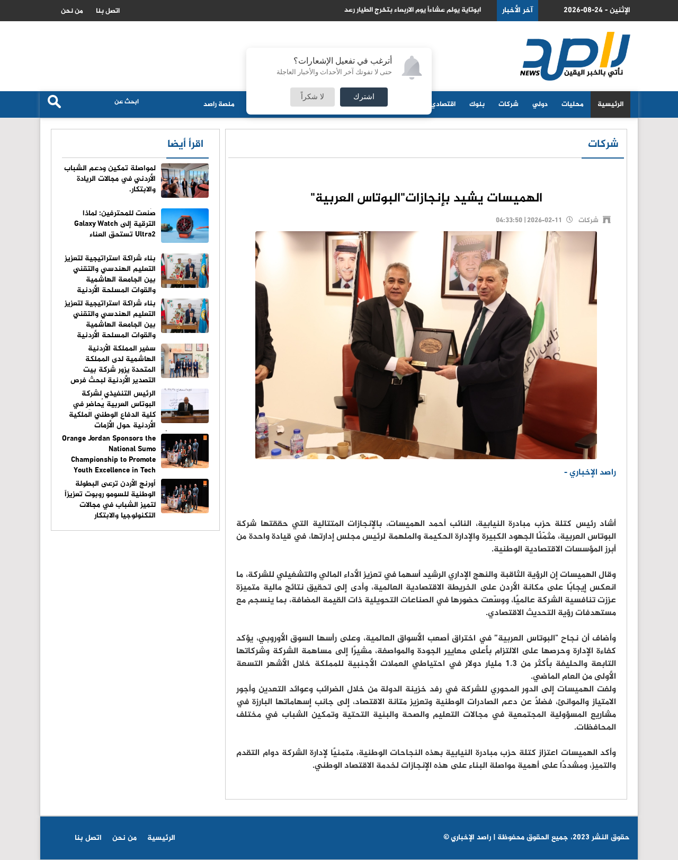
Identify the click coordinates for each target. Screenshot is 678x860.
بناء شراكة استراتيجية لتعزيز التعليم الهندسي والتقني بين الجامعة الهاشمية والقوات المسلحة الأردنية (110, 274)
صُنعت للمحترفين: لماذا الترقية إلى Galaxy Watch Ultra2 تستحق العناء (115, 224)
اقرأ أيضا (185, 144)
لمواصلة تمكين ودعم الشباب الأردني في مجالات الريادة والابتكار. (110, 179)
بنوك (477, 104)
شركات (508, 104)
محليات (572, 104)
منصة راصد (219, 104)
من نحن (72, 11)
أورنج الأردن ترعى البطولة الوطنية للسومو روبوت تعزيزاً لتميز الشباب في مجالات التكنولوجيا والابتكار (110, 500)
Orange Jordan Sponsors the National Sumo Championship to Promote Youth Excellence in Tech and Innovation (135, 460)
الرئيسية (610, 104)
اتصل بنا (108, 11)
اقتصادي (443, 104)
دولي (540, 104)
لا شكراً (312, 97)
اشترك (363, 97)
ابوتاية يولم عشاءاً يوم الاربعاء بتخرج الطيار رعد (412, 10)
